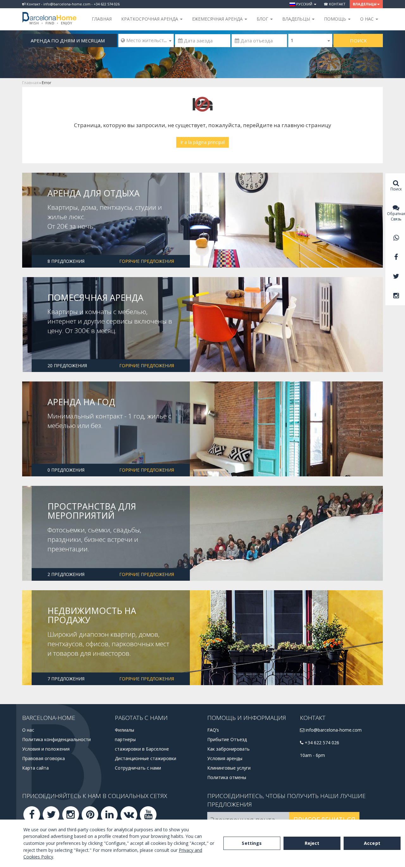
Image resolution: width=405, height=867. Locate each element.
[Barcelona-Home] (49, 14)
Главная (102, 19)
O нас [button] (367, 19)
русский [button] (304, 4)
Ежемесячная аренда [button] (218, 19)
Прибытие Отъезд (227, 739)
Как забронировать (228, 749)
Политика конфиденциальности (56, 739)
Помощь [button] (335, 19)
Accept (372, 843)
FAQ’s (213, 730)
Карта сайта (35, 768)
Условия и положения (46, 749)
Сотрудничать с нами (138, 768)
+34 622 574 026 (321, 743)
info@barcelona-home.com (333, 730)
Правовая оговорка (43, 758)
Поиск (358, 40)
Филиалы (124, 730)
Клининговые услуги (229, 768)
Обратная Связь (396, 216)
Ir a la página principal (202, 142)
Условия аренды (224, 758)
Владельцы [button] (365, 4)
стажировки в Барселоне (142, 749)
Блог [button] (263, 19)
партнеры (125, 739)
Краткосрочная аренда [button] (150, 19)
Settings (252, 843)
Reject (312, 843)
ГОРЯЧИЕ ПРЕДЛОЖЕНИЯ (146, 261)
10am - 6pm (312, 755)
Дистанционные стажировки (145, 758)
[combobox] (146, 40)
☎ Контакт (335, 4)
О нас (28, 730)
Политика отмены (226, 777)
